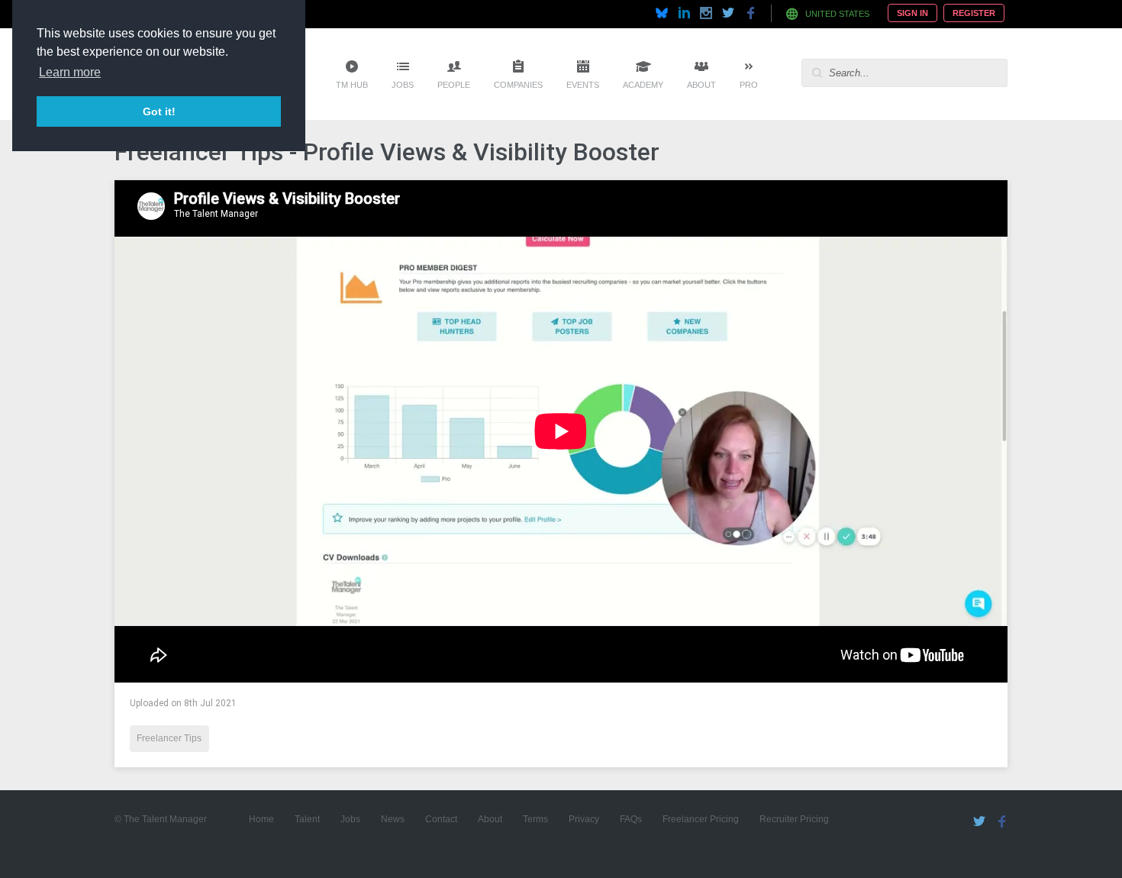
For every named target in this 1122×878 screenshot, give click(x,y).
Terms (535, 819)
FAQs (631, 819)
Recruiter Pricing (794, 819)
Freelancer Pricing (701, 819)
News (393, 819)
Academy (643, 84)
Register (974, 13)
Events (582, 84)
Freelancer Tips (169, 738)
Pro (749, 84)
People (453, 84)
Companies (518, 84)
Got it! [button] (159, 111)
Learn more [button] (70, 72)
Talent (307, 819)
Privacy (584, 819)
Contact (441, 819)
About (701, 84)
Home (261, 819)
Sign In (912, 13)
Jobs (403, 84)
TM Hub (352, 84)
